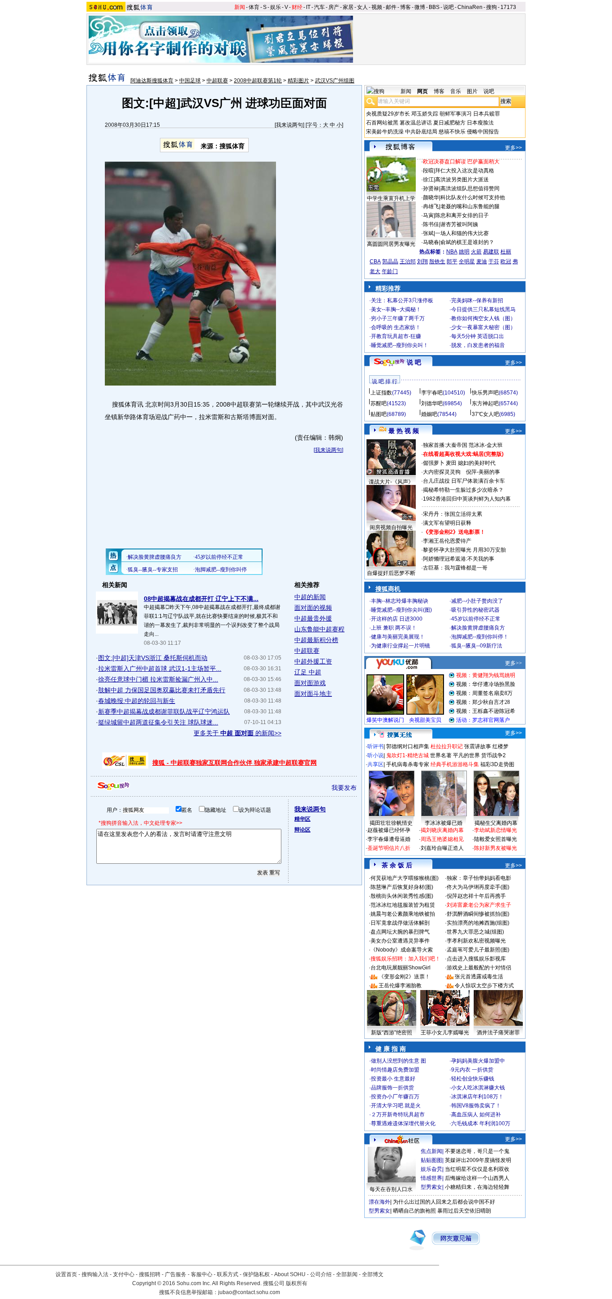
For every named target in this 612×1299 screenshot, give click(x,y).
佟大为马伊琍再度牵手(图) (478, 887)
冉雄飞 (431, 206)
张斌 (428, 233)
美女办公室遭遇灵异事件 (400, 941)
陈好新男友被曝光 (495, 848)
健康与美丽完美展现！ (398, 637)
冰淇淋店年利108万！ (477, 1096)
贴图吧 (379, 414)
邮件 (391, 7)
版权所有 (296, 1283)
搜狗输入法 (95, 1274)
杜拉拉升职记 (447, 746)
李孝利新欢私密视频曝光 (476, 941)
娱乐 (275, 7)
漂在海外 (379, 1202)
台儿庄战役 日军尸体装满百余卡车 (464, 481)
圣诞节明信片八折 (388, 848)
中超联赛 (217, 80)
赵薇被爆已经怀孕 (388, 830)
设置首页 (66, 1274)
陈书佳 (431, 224)
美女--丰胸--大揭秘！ (396, 309)
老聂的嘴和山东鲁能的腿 (470, 206)
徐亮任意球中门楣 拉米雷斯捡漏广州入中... (158, 679)
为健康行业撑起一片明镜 (400, 646)
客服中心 (201, 1274)
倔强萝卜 (433, 463)
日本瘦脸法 (480, 123)
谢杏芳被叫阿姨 (459, 224)
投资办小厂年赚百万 (395, 1096)
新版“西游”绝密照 (391, 1032)
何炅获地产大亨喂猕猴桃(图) (405, 878)
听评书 (375, 746)
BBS (434, 7)
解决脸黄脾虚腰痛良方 (478, 628)
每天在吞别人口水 (391, 1189)
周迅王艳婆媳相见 (442, 839)
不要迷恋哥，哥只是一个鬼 (477, 1151)
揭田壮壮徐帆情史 (391, 823)
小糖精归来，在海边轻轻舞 (477, 1187)
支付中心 (123, 1274)
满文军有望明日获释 (447, 523)
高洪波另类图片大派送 (462, 179)
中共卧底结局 (421, 132)
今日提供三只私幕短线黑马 (483, 309)
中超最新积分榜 (316, 639)
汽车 (319, 7)
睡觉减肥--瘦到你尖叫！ (399, 345)
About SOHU (290, 1274)
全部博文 (373, 1274)
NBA (451, 252)
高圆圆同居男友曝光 (391, 244)
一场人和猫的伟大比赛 (462, 233)
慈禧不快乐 (452, 132)
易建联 (491, 252)
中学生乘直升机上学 (391, 198)
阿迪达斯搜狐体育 (151, 80)
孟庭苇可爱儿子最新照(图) (478, 950)
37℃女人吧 (485, 414)
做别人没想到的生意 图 (398, 1061)
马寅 (428, 215)
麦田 (451, 463)
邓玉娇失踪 (424, 114)
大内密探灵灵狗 (442, 472)
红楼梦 (500, 746)
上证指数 (381, 393)
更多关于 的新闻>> (237, 733)
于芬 (493, 261)
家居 (348, 7)
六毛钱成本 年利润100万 (480, 1123)
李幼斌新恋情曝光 (495, 830)
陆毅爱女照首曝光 (495, 839)
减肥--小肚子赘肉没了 (477, 601)
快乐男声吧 (485, 393)
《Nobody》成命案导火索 (402, 950)
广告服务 (175, 1274)
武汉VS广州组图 (334, 80)
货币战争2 (493, 755)
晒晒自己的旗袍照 (414, 1211)
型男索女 (431, 1187)
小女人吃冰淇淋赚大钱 (478, 1088)
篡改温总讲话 (416, 123)
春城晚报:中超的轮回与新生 (136, 700)
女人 (362, 7)
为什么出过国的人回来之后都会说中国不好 (444, 1202)
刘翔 (422, 261)
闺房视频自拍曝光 (391, 527)
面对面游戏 (310, 682)
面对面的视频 (313, 607)
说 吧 (414, 362)
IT (308, 7)
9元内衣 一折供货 (472, 1070)
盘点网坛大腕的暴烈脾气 (400, 932)
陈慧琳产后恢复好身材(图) (402, 887)
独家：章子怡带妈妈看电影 (479, 878)
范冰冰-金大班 (486, 445)
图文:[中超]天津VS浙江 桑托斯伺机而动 (152, 657)
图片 (472, 91)
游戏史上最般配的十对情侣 (479, 968)
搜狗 (491, 7)
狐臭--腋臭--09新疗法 (476, 646)
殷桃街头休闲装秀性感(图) (402, 896)
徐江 (428, 179)
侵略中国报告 (483, 132)
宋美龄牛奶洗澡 (385, 132)
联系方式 (227, 1274)
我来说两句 (289, 125)
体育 (254, 7)
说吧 (448, 7)
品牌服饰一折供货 (392, 1088)
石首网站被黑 (382, 123)
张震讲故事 (477, 746)
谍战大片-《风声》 (391, 482)
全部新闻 (347, 1274)
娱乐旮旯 (431, 1169)
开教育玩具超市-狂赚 (396, 336)
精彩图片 (298, 80)
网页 (422, 91)
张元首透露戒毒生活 (479, 976)
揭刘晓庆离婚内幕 (442, 830)
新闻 (239, 7)
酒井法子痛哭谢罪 (498, 1032)
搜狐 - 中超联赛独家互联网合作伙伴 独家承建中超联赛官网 (234, 762)
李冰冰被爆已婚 (443, 823)
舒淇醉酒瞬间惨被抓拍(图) (478, 914)
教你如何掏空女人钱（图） (483, 318)
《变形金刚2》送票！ (404, 976)
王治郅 (408, 261)
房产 (333, 7)
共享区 (375, 764)
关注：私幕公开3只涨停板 (402, 300)
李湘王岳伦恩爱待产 (447, 541)
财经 (297, 7)
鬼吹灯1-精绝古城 (407, 755)
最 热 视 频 (403, 430)
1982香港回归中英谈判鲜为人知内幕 (467, 499)
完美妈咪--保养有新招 (477, 300)
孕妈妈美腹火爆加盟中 (478, 1061)
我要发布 (344, 787)
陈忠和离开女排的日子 (462, 215)
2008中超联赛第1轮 (258, 80)
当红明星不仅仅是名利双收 (477, 1169)
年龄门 (390, 271)
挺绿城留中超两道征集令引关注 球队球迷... (158, 722)
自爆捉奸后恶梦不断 (391, 573)
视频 (376, 7)
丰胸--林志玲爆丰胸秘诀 (399, 601)
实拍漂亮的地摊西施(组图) (478, 923)
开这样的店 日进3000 (396, 619)
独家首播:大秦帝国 (445, 445)
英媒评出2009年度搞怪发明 (478, 1160)
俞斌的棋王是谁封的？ (467, 242)
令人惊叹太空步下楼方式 (484, 985)
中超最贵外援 (313, 618)
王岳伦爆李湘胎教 (400, 985)
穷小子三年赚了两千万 (398, 318)
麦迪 (481, 261)
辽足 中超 (307, 672)
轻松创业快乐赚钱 (472, 1079)
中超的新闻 (310, 596)
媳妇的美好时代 (477, 463)
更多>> (513, 148)
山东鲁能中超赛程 (319, 629)
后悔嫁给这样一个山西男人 (477, 1178)
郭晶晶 (390, 261)
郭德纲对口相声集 (407, 746)
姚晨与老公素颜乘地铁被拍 (403, 914)
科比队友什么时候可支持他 (472, 197)
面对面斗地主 (313, 693)
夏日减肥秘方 (449, 123)
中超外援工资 (313, 661)
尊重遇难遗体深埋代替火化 (403, 1123)
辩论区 (302, 830)
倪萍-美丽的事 (483, 472)
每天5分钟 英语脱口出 (477, 336)
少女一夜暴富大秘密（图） (483, 327)
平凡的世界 (466, 755)
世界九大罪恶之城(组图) (475, 932)
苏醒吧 (379, 403)
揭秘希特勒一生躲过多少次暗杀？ (463, 490)
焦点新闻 (431, 1151)
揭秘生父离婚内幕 (495, 823)
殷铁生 (437, 261)
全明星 (467, 261)
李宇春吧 (432, 393)
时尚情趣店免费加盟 (395, 1070)
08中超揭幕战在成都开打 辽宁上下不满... (201, 598)
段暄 (428, 170)
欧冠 (505, 261)
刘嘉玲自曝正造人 (442, 848)
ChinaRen (470, 7)
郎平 (452, 261)
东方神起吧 (485, 403)
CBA (375, 261)
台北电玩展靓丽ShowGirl (401, 968)
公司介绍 (321, 1274)
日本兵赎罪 (486, 114)
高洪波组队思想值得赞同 (470, 188)
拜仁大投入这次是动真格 (464, 170)
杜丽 (505, 252)
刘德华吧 (432, 403)
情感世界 (431, 1178)
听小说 (375, 755)
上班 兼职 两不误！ (394, 628)
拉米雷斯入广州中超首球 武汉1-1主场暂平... (159, 668)
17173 (508, 7)
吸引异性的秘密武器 (475, 610)
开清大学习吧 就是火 (396, 1105)
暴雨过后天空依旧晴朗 (464, 1211)
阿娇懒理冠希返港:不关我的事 (458, 559)
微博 (419, 7)
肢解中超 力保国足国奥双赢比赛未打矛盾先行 (161, 690)
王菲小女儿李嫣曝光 (445, 1032)
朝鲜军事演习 (456, 114)
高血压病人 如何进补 (476, 1114)
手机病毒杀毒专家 (407, 764)
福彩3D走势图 (497, 764)
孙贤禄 (431, 188)
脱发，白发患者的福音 (478, 345)
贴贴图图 (431, 1160)
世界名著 (441, 755)
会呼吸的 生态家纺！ (396, 327)
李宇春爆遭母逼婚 (388, 839)
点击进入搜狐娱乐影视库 (476, 959)
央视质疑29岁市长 (388, 114)
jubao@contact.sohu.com (249, 1292)
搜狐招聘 (149, 1274)
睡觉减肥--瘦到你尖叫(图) (401, 610)
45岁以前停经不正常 (475, 619)
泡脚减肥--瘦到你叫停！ (480, 637)
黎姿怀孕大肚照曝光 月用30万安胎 (464, 550)
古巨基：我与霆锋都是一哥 (455, 568)
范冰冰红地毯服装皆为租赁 (403, 905)
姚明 (464, 252)
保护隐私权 (256, 1274)
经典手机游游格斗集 (455, 764)
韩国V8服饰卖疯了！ (476, 1105)
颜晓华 (431, 197)
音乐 (455, 91)
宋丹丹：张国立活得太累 (452, 514)
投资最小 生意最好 (393, 1079)
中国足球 (190, 80)
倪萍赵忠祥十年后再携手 (476, 896)
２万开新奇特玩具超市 (398, 1114)
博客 (405, 7)
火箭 (476, 252)
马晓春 (431, 242)
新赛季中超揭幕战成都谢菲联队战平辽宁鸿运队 (164, 711)
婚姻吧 (429, 414)
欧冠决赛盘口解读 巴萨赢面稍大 (461, 162)
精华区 (302, 819)
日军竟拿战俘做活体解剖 (400, 923)
